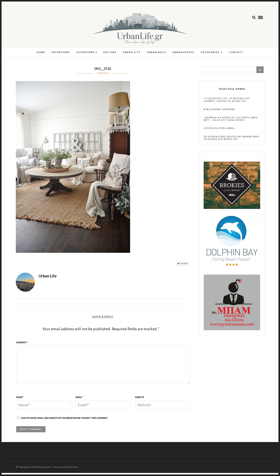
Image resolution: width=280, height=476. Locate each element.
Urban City (132, 52)
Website (139, 397)
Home (41, 52)
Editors (109, 52)
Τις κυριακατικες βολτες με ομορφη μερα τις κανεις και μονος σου (231, 137)
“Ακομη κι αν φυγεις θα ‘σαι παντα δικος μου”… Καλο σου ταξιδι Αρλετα (231, 118)
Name (20, 397)
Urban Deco (156, 52)
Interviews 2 (86, 52)
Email (79, 397)
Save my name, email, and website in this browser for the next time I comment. (64, 418)
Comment (22, 342)
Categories (210, 52)
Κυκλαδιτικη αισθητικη (219, 109)
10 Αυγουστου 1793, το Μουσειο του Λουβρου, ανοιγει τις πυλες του (227, 99)
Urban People (183, 52)
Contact (236, 52)
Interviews (60, 52)
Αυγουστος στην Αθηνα (219, 128)
